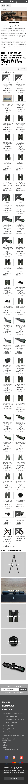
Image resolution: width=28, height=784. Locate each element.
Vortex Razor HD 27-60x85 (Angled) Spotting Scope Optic (7, 347)
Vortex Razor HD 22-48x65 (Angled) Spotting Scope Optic (7, 327)
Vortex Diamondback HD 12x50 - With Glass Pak (20, 184)
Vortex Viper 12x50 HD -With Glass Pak (8, 404)
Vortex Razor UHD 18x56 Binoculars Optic (20, 483)
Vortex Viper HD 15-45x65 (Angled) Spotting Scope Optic (7, 424)
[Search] (22, 1)
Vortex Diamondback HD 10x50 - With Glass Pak (7, 184)
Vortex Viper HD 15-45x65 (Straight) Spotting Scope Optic (20, 424)
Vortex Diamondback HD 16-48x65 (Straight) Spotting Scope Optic (7, 227)
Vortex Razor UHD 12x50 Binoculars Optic (7, 483)
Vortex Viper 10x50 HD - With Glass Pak (20, 385)
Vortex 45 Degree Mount (7, 519)
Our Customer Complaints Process (13, 713)
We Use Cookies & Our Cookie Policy (13, 735)
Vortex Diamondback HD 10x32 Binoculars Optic (7, 164)
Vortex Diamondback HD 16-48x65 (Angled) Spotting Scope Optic (20, 205)
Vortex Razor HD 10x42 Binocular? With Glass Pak (20, 308)
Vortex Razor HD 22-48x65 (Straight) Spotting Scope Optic (20, 327)
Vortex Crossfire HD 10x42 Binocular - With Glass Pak (20, 104)
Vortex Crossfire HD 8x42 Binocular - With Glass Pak (7, 143)
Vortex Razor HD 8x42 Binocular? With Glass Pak (20, 367)
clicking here (8, 774)
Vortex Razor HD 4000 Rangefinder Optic (7, 367)
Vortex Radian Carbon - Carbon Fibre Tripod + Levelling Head (20, 85)
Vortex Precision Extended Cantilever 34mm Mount (7, 308)
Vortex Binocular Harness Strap (7, 537)
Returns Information (9, 732)
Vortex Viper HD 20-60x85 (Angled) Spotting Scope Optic (7, 444)
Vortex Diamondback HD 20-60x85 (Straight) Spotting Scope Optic (7, 248)
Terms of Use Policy (8, 725)
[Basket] (26, 1)
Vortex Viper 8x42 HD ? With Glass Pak (20, 405)
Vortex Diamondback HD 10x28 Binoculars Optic (20, 144)
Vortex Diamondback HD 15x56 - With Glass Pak (7, 204)
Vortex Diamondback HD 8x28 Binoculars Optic (20, 247)
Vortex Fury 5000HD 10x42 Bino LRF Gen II (7, 289)
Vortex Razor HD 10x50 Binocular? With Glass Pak (7, 464)
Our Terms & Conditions (10, 722)
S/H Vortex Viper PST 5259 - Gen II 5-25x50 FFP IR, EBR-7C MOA (7, 105)
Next (13, 72)
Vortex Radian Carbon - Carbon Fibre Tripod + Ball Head (7, 85)
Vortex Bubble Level (20, 536)
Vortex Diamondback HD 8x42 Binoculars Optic (20, 269)
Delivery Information (9, 729)
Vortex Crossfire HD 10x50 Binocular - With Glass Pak (7, 125)
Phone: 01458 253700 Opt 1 (11, 749)
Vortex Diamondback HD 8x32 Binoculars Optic (7, 269)
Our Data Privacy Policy (10, 716)
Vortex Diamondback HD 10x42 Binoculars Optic (20, 164)
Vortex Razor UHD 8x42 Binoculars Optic (7, 502)
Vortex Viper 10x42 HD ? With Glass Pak (7, 386)
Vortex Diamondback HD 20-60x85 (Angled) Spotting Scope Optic (20, 227)
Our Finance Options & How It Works (14, 719)
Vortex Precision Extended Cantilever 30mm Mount (20, 289)
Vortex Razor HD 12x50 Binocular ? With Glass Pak (20, 464)
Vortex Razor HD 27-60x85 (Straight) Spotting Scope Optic (20, 347)
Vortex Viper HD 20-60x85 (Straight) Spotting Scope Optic (20, 444)
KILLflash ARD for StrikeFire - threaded (20, 502)
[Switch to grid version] (19, 68)
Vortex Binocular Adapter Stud (20, 519)
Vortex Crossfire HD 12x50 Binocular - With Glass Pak (20, 125)
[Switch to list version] (23, 68)
